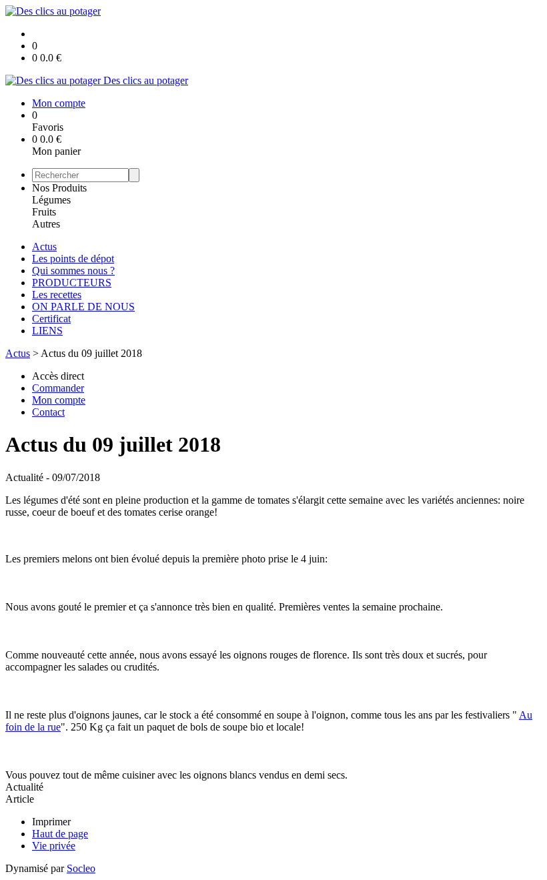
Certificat (51, 318)
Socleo (81, 868)
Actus (44, 246)
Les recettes (56, 294)
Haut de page (60, 833)
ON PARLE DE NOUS (83, 306)
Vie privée (53, 845)
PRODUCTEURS (71, 282)
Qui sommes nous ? (73, 270)
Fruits (44, 211)
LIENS (47, 330)
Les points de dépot (73, 258)
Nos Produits (59, 187)
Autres (46, 224)
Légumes (51, 199)
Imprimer (51, 821)
